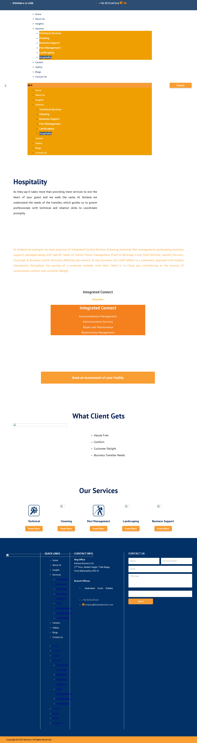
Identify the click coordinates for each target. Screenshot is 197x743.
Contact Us (41, 76)
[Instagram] (31, 643)
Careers (39, 62)
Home (38, 14)
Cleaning (44, 38)
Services (39, 28)
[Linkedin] (22, 643)
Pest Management (50, 47)
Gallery (38, 67)
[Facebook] (13, 643)
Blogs (38, 72)
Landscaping (46, 52)
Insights (39, 23)
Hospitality (45, 57)
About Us (40, 19)
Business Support (49, 42)
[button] (90, 85)
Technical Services (50, 33)
